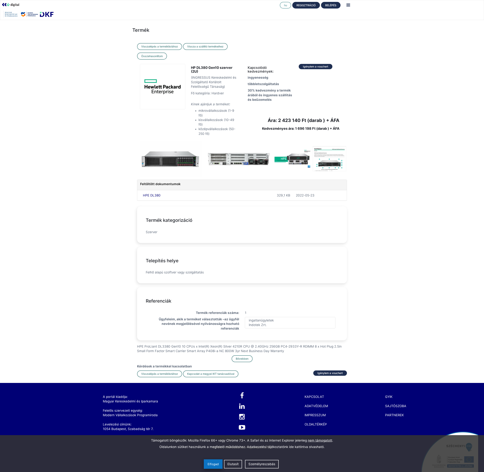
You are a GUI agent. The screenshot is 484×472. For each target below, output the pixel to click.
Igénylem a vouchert (315, 66)
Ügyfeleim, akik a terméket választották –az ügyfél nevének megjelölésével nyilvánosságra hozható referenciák (199, 323)
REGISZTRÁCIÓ (306, 5)
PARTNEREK (394, 415)
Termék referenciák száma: (217, 313)
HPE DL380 (152, 195)
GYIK (388, 397)
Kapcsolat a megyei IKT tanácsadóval (210, 373)
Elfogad (213, 464)
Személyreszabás (261, 464)
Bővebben (242, 358)
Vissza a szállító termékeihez (205, 46)
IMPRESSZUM (315, 415)
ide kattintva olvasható (306, 447)
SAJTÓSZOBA (395, 406)
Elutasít (233, 464)
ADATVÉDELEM (316, 406)
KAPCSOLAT (314, 397)
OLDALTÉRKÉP (316, 424)
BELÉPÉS (330, 5)
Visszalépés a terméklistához (159, 46)
